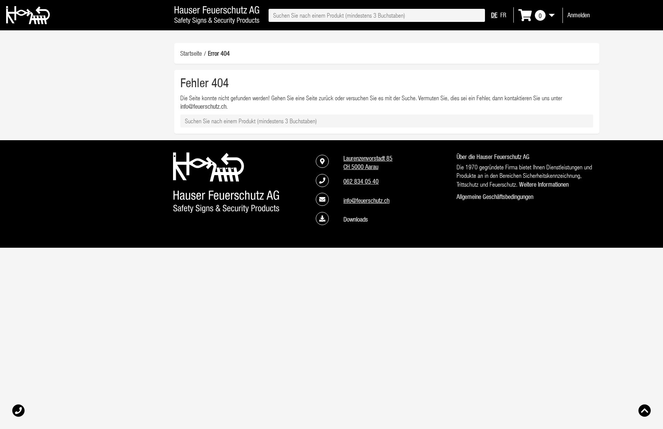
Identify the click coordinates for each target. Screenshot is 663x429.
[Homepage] (28, 21)
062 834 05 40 (361, 181)
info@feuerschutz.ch (203, 106)
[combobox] (377, 15)
